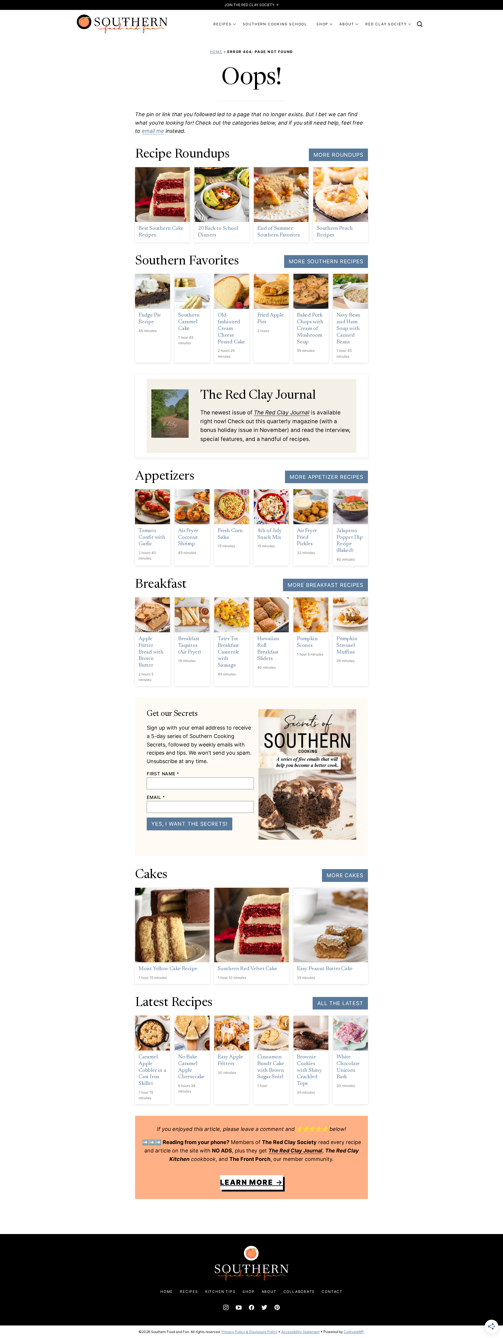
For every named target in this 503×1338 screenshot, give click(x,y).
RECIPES (222, 24)
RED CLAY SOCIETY (386, 24)
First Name (163, 773)
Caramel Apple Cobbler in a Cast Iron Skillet (152, 1070)
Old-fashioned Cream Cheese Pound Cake (231, 329)
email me (153, 131)
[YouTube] (238, 1307)
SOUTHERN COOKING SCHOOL (275, 24)
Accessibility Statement (300, 1332)
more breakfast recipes (325, 585)
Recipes (189, 1291)
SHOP (322, 24)
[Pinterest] (277, 1307)
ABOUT (346, 24)
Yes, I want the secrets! (189, 824)
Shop (248, 1291)
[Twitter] (264, 1307)
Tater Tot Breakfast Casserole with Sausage (228, 652)
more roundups (338, 155)
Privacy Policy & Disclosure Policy (249, 1332)
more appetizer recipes (326, 477)
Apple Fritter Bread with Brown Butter (151, 652)
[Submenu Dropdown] (234, 24)
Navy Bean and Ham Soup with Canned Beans (348, 329)
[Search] (419, 24)
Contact (332, 1291)
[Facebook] (251, 1307)
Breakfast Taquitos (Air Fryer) (189, 645)
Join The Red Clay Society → (251, 5)
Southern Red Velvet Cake (247, 969)
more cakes (345, 875)
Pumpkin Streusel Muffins (346, 645)
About (269, 1291)
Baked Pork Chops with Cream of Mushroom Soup (310, 329)
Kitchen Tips (220, 1291)
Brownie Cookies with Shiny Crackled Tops (309, 1070)
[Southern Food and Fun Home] (122, 24)
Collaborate (299, 1291)
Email (156, 797)
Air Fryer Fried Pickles (307, 537)
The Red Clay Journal (281, 412)
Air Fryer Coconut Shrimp (188, 537)
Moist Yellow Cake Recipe (168, 969)
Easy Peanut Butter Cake (325, 969)
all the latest (340, 1003)
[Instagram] (225, 1307)
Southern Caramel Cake (188, 322)
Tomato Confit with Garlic (152, 537)
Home (216, 52)
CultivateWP (354, 1332)
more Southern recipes (326, 261)
